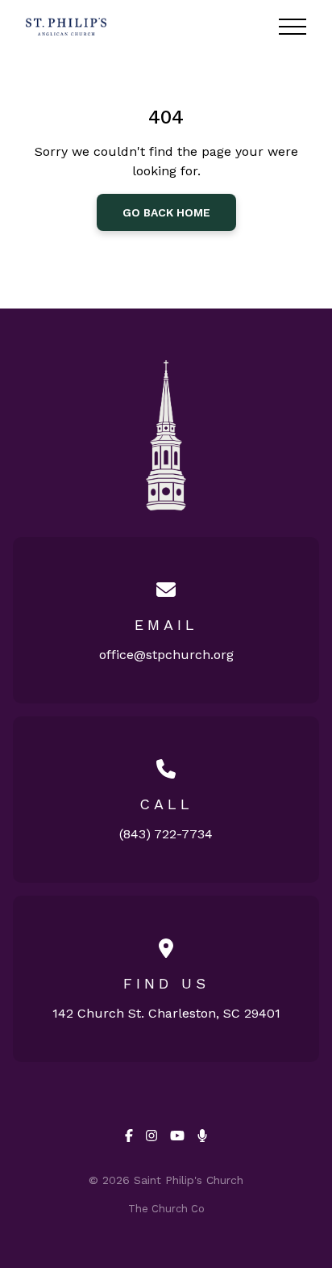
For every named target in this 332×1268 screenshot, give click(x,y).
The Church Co (166, 1209)
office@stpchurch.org (166, 654)
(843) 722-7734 (166, 834)
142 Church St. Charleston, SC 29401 (166, 1013)
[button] (292, 26)
